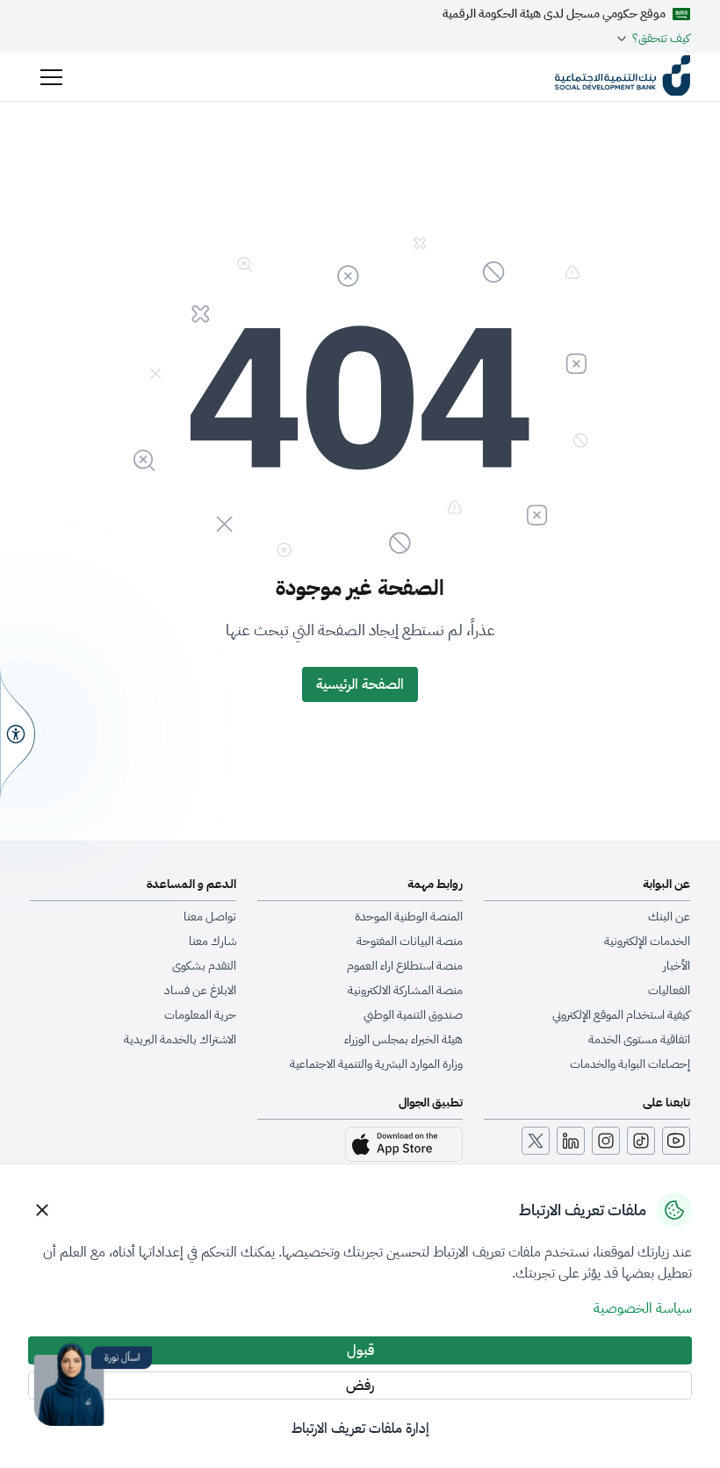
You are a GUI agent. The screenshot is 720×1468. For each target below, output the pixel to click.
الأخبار (676, 966)
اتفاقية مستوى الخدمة (639, 1040)
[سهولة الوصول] (17, 733)
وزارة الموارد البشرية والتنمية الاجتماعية (376, 1064)
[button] (51, 77)
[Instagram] (606, 1141)
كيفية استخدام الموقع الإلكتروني (621, 1015)
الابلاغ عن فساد (200, 990)
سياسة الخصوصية (643, 1308)
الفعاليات (669, 990)
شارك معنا (212, 941)
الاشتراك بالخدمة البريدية (180, 1040)
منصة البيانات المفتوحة (409, 941)
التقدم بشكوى (204, 966)
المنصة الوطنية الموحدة (409, 917)
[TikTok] (641, 1141)
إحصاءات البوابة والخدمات (630, 1064)
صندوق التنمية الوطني (413, 1015)
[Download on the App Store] (404, 1144)
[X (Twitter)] (536, 1141)
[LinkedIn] (571, 1141)
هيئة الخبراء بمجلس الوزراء (403, 1040)
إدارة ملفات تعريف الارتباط (360, 1428)
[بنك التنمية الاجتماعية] (622, 77)
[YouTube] (676, 1141)
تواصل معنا (210, 917)
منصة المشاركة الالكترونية (405, 990)
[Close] (42, 1210)
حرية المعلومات (200, 1015)
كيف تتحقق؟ (661, 38)
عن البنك (669, 917)
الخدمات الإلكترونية (647, 941)
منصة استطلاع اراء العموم (405, 966)
